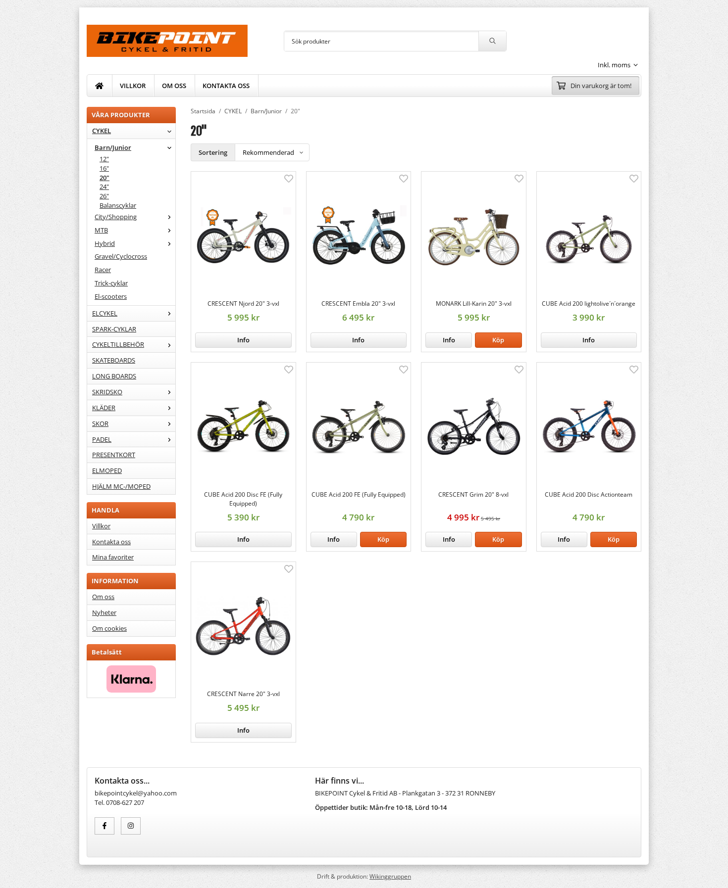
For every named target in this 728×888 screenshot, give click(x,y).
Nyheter (104, 612)
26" (104, 195)
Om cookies (109, 628)
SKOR (100, 423)
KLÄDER (103, 407)
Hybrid (105, 243)
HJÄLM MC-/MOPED (121, 486)
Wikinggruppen (390, 876)
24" (104, 186)
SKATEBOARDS (113, 360)
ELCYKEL (104, 313)
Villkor (101, 525)
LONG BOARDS (114, 376)
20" (104, 177)
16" (104, 168)
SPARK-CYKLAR (114, 329)
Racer (103, 269)
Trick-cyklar (111, 283)
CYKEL (101, 130)
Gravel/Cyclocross (121, 256)
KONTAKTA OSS (226, 85)
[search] (492, 41)
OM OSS (174, 85)
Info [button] (243, 339)
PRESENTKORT (113, 454)
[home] (99, 85)
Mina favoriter (113, 557)
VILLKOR (133, 85)
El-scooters (111, 296)
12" (104, 158)
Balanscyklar (118, 205)
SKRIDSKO (107, 391)
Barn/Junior (113, 147)
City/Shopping (116, 216)
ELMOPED (107, 470)
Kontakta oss (111, 541)
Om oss (103, 596)
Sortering (213, 152)
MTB (101, 230)
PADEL (101, 439)
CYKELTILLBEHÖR (118, 344)
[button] (498, 340)
